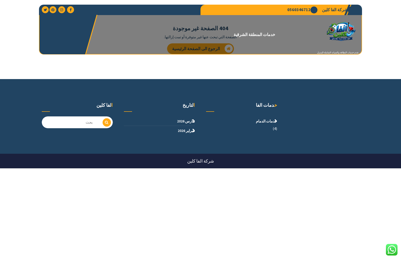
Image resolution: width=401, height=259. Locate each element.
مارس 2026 (186, 121)
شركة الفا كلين (335, 9)
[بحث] (107, 122)
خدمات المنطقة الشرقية (254, 34)
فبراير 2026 (186, 130)
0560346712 (298, 9)
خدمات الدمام (266, 121)
